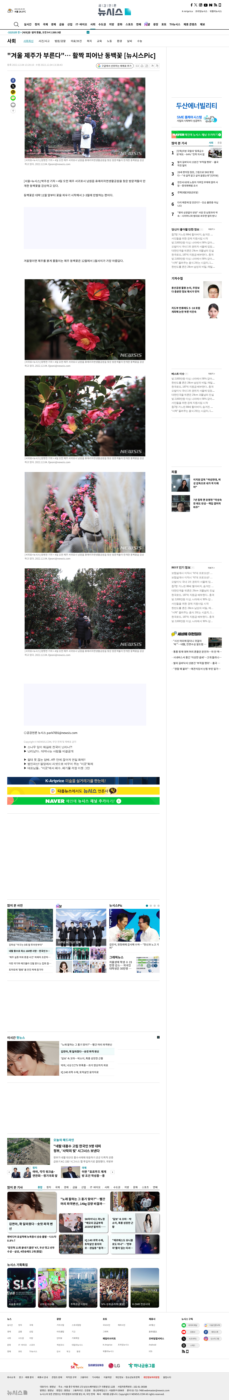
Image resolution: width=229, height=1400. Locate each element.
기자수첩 (177, 278)
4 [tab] (158, 906)
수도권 (102, 24)
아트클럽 (60, 1331)
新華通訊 (153, 1331)
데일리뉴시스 (77, 1344)
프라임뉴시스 (201, 11)
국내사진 (106, 1324)
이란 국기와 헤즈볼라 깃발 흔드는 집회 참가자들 (31, 963)
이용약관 (108, 1377)
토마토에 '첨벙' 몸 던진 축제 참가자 (26, 969)
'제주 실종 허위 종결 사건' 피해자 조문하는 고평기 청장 (31, 957)
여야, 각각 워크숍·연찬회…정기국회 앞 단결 (45, 1175)
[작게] (152, 65)
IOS (150, 1351)
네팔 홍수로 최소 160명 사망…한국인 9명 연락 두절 (31, 951)
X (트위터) (192, 1338)
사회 (92, 24)
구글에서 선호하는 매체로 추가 (116, 65)
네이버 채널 (192, 1325)
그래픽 (105, 1331)
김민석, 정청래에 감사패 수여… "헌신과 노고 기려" (134, 946)
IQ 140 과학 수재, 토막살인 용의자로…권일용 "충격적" (94, 1244)
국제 (45, 24)
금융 (61, 24)
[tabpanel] (134, 930)
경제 (53, 24)
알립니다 (167, 1377)
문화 (119, 24)
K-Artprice (187, 11)
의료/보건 (76, 41)
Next (112, 1172)
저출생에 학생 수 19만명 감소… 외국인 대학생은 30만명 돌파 (120, 967)
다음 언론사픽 (215, 1325)
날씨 (129, 41)
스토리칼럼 (76, 1324)
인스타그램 (215, 1338)
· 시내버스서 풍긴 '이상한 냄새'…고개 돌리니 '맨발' (196, 657)
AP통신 (152, 1324)
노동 (109, 41)
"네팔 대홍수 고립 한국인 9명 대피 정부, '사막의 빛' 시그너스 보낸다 (77, 1148)
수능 (139, 41)
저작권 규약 (71, 1377)
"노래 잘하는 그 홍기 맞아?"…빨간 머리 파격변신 (86, 1044)
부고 (68, 1351)
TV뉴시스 (174, 24)
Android (152, 1344)
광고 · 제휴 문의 (26, 1377)
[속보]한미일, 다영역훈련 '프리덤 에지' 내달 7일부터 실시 (43, 30)
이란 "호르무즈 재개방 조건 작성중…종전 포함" (94, 1175)
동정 (78, 1351)
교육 (99, 41)
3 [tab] (155, 906)
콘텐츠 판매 (57, 1377)
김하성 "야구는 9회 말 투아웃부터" (26, 944)
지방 (111, 24)
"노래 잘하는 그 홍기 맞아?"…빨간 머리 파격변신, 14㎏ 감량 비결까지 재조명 (83, 1201)
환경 (119, 41)
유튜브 (192, 1331)
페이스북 (214, 1331)
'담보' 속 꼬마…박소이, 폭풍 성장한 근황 (82, 1058)
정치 (37, 24)
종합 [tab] (219, 142)
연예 (138, 24)
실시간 (28, 24)
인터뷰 (59, 1338)
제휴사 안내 (42, 1377)
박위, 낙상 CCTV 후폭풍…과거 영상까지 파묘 (84, 1065)
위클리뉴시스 (216, 11)
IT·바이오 (81, 24)
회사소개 (11, 1377)
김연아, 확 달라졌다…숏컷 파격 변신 (80, 1051)
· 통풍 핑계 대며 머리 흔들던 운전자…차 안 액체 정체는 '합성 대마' (196, 651)
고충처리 (84, 1377)
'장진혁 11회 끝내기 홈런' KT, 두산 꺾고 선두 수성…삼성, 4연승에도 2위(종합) (31, 1249)
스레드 (192, 1345)
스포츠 (129, 24)
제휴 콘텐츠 (190, 24)
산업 (69, 24)
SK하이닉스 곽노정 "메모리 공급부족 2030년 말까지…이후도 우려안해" (95, 1223)
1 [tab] (147, 906)
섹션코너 (60, 1344)
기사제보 (96, 1377)
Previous (9, 1172)
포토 (163, 24)
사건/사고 (44, 41)
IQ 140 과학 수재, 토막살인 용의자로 (80, 1072)
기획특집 (75, 1338)
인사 (58, 1351)
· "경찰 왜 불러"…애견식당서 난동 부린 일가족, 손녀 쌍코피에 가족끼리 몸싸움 (196, 668)
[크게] (157, 65)
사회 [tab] (211, 142)
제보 (202, 24)
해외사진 (121, 1324)
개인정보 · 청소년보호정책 (127, 1377)
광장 (155, 24)
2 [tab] (151, 906)
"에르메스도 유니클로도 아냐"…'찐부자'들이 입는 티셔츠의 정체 (122, 1244)
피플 (174, 471)
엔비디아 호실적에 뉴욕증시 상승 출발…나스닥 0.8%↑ (31, 1238)
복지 (89, 41)
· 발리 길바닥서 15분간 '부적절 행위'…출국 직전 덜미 (196, 663)
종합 (40, 1187)
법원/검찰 (60, 41)
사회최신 (28, 41)
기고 (73, 1331)
